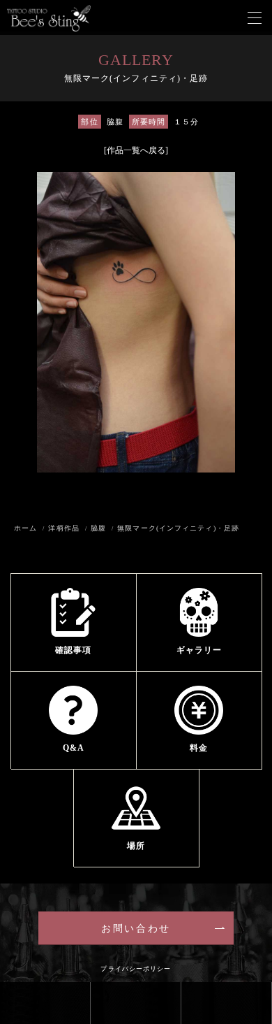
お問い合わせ (135, 928)
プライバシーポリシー (135, 968)
